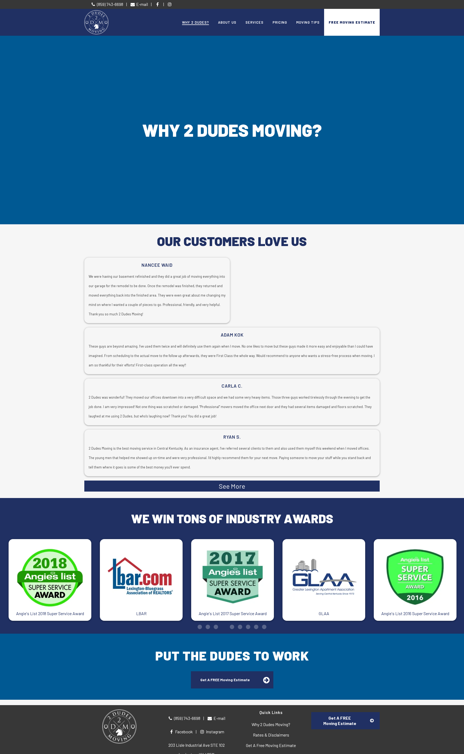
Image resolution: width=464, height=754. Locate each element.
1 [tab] (199, 626)
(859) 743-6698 (109, 4)
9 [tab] (264, 626)
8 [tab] (256, 626)
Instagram (214, 731)
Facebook (183, 731)
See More (232, 486)
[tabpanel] (50, 580)
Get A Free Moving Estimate (271, 745)
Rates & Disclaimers (271, 734)
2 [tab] (208, 626)
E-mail (141, 4)
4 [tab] (224, 626)
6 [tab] (240, 626)
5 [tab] (232, 626)
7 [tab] (248, 626)
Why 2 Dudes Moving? (271, 724)
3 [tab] (216, 626)
